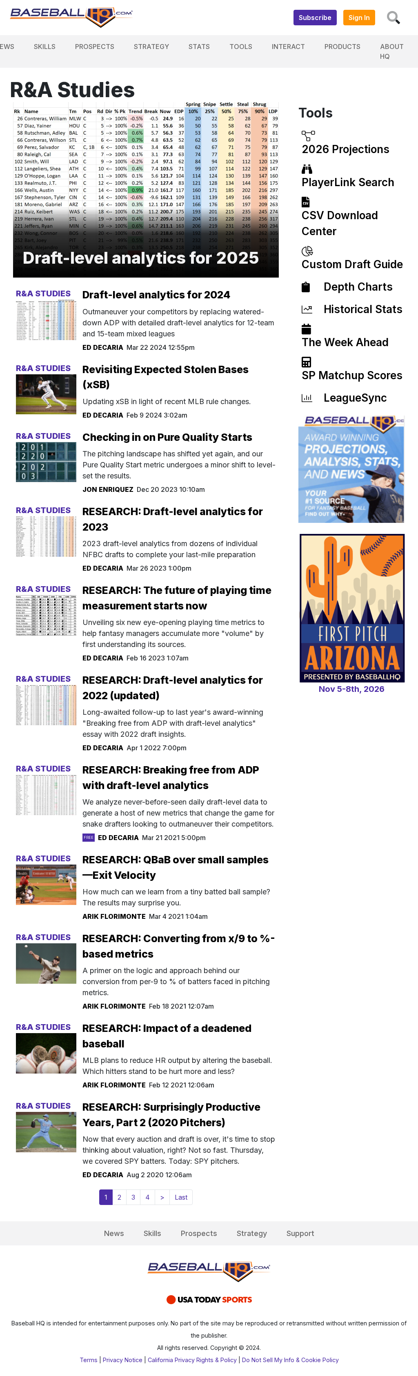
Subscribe (315, 17)
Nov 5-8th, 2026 (352, 689)
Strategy (151, 46)
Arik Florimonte (114, 916)
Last (181, 1197)
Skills (45, 46)
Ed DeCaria (102, 347)
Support (300, 1233)
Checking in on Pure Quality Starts (167, 437)
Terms (89, 1359)
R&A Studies (43, 293)
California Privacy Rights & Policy (192, 1359)
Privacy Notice (122, 1359)
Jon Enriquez (107, 489)
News (114, 1233)
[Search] (393, 17)
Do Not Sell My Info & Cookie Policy (290, 1359)
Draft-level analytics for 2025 (141, 258)
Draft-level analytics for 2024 (156, 295)
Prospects (94, 46)
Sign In (359, 17)
